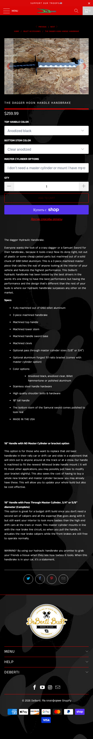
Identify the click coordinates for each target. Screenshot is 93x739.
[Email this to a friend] (63, 579)
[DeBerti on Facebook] (35, 688)
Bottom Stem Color (17, 141)
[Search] (78, 11)
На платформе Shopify (56, 701)
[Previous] (8, 66)
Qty (6, 178)
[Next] (84, 66)
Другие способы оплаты (46, 219)
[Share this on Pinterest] (51, 579)
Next (53, 26)
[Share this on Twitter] (28, 579)
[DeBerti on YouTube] (42, 688)
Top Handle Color (16, 122)
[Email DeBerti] (58, 688)
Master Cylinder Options (21, 159)
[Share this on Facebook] (40, 579)
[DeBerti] (46, 10)
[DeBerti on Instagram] (50, 688)
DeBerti (36, 701)
